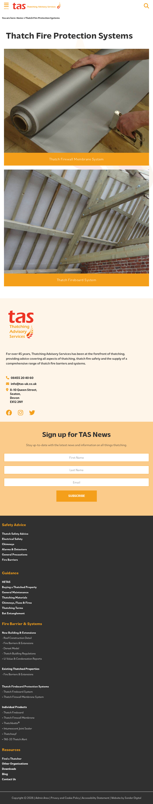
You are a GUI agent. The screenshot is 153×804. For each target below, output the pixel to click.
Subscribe (76, 496)
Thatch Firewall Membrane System (76, 159)
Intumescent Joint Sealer (18, 728)
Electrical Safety (12, 539)
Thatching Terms (12, 608)
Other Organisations (15, 763)
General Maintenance (15, 592)
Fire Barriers (10, 559)
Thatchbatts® (12, 723)
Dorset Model (11, 648)
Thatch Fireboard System (76, 280)
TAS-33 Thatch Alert (15, 739)
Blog (5, 774)
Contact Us (9, 779)
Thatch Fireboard (14, 712)
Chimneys (8, 544)
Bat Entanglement (13, 613)
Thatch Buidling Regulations (20, 653)
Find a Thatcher (12, 758)
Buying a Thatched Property (19, 587)
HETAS (6, 582)
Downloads (9, 769)
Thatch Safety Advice (15, 533)
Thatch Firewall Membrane (19, 717)
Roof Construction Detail (18, 638)
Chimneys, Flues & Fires (17, 602)
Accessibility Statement (95, 798)
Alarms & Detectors (14, 549)
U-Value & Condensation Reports (23, 658)
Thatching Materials (14, 597)
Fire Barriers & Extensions (18, 643)
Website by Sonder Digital (126, 798)
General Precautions (14, 554)
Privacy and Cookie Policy (65, 798)
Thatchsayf (10, 734)
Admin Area (42, 798)
